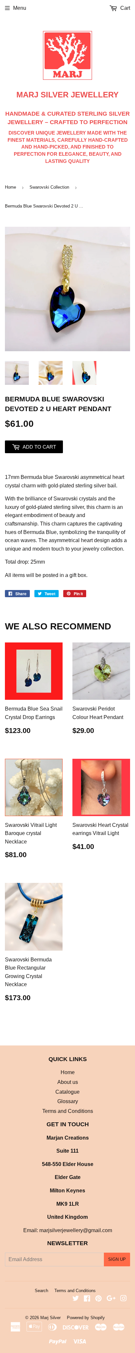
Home (10, 187)
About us (67, 1082)
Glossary (67, 1101)
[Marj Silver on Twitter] (75, 1299)
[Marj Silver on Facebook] (87, 1299)
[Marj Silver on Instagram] (123, 1299)
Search (41, 1290)
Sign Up (117, 1259)
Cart (124, 8)
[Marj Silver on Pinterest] (98, 1299)
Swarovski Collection (49, 187)
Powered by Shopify (86, 1317)
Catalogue (67, 1092)
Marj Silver (50, 1317)
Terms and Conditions (67, 1111)
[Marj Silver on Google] (111, 1299)
